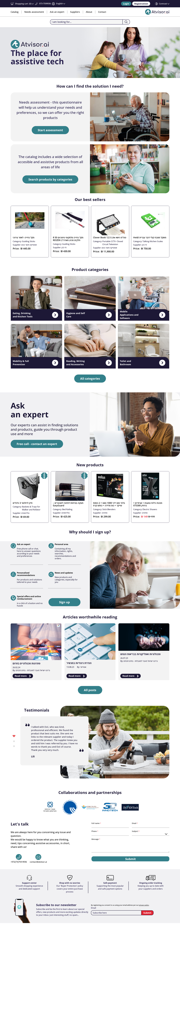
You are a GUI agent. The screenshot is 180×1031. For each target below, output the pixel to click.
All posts (90, 690)
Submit (130, 859)
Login (126, 3)
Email (134, 823)
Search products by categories (50, 179)
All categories (90, 378)
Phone (94, 831)
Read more (21, 675)
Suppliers (75, 11)
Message (95, 839)
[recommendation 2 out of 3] (14, 741)
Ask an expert (57, 11)
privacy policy (144, 905)
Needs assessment (34, 11)
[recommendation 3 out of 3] (14, 746)
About (89, 11)
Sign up (64, 602)
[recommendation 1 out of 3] (14, 736)
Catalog (14, 11)
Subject (135, 831)
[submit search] (126, 22)
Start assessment (50, 130)
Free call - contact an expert (37, 444)
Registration (141, 3)
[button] (22, 3)
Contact (102, 11)
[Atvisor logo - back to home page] (157, 11)
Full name (95, 823)
